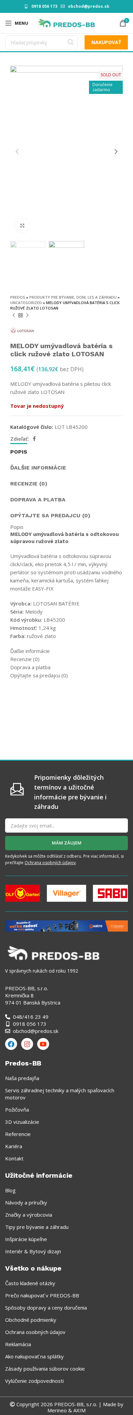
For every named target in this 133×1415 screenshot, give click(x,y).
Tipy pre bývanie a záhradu (37, 1226)
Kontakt (14, 1158)
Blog (10, 1190)
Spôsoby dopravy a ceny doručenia (46, 1307)
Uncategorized (26, 302)
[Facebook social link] (34, 438)
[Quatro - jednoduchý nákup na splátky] (66, 925)
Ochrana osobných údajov (50, 862)
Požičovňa (17, 1109)
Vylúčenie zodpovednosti (34, 1380)
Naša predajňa (22, 1078)
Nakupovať (106, 42)
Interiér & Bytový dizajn (33, 1251)
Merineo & (59, 1410)
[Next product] (27, 315)
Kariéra (13, 1146)
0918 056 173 (44, 6)
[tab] (18, 451)
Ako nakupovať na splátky (34, 1356)
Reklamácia (18, 1344)
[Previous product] (13, 315)
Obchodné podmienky (30, 1319)
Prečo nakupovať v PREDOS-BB (42, 1295)
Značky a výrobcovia (28, 1214)
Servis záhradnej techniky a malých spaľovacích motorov (59, 1094)
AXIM (79, 1410)
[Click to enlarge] (22, 226)
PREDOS (17, 297)
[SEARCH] (70, 42)
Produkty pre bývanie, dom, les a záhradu (73, 297)
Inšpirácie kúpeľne (26, 1239)
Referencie (18, 1134)
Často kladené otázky (30, 1283)
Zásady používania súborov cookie (45, 1368)
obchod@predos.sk (88, 6)
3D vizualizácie (22, 1121)
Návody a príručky (26, 1202)
